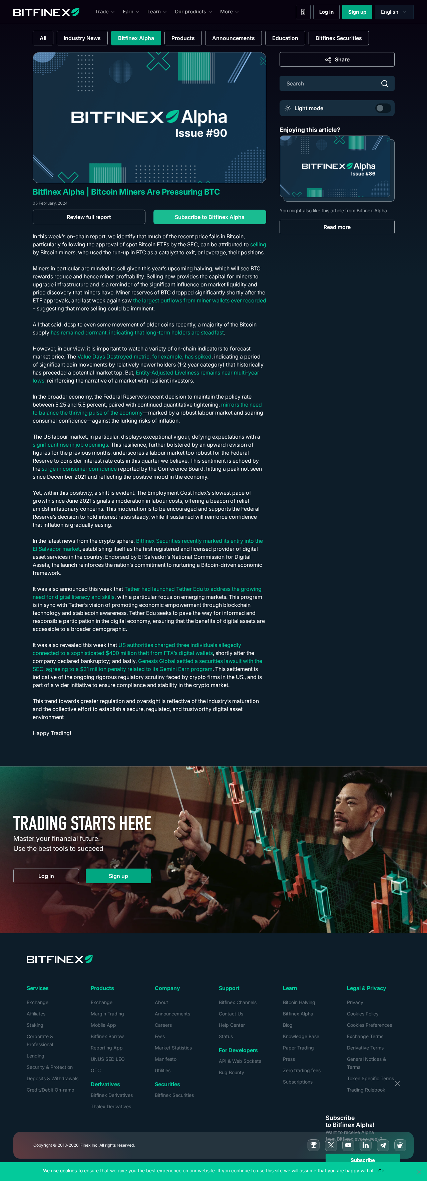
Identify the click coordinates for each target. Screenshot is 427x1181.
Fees (160, 1036)
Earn (128, 11)
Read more (337, 227)
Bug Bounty (231, 1072)
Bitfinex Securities (339, 38)
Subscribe (363, 1160)
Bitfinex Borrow (107, 1036)
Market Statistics (173, 1047)
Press (289, 1059)
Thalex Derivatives (111, 1106)
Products (183, 38)
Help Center (232, 1025)
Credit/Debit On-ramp (50, 1090)
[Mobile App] (303, 12)
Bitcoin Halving (299, 1002)
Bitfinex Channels (238, 1002)
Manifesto (165, 1059)
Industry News (82, 38)
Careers (163, 1025)
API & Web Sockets (240, 1061)
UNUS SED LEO (108, 1059)
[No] (418, 1171)
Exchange (37, 1002)
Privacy (355, 1002)
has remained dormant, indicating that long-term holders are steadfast (137, 332)
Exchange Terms (365, 1036)
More (226, 11)
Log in (329, 13)
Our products (190, 11)
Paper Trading (298, 1047)
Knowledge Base (301, 1036)
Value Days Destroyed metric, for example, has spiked (144, 356)
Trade (102, 11)
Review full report (89, 217)
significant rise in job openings (70, 444)
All (43, 38)
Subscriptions (298, 1082)
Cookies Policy (363, 1013)
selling (258, 244)
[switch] (383, 108)
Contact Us (231, 1013)
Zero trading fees (302, 1070)
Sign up (360, 13)
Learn (154, 11)
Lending (35, 1055)
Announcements (233, 38)
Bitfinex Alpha (136, 38)
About (161, 1002)
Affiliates (36, 1013)
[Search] (384, 83)
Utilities (162, 1070)
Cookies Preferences (369, 1025)
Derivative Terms (365, 1047)
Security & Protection (50, 1067)
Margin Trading (107, 1013)
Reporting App (107, 1047)
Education (285, 38)
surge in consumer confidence (79, 468)
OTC (96, 1070)
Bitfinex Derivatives (112, 1095)
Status (226, 1036)
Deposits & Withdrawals (52, 1078)
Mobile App (103, 1025)
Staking (35, 1025)
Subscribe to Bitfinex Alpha (210, 217)
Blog (288, 1025)
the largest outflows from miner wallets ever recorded (199, 300)
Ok (381, 1170)
